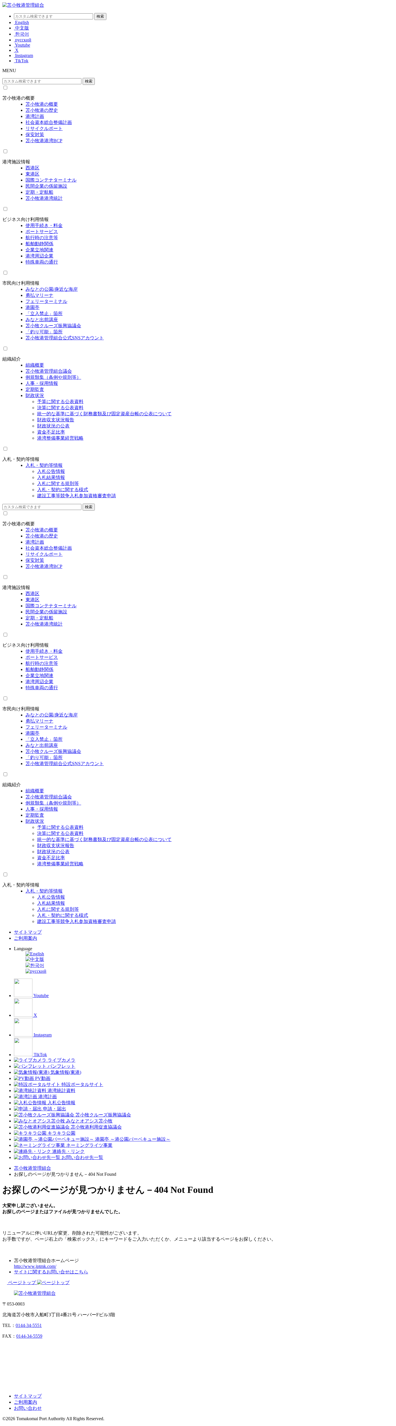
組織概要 (35, 365)
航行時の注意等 (42, 237)
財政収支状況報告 (55, 419)
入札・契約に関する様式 (62, 489)
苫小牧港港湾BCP (44, 140)
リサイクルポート (44, 128)
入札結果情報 (51, 477)
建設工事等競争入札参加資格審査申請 (76, 495)
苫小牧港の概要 (18, 98)
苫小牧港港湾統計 (44, 198)
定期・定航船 (39, 192)
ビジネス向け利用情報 (25, 219)
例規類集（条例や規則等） (53, 377)
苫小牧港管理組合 (32, 1168)
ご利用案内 (25, 938)
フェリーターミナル (46, 301)
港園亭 (32, 307)
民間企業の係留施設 (46, 186)
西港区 (32, 167)
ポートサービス (42, 231)
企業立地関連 (39, 249)
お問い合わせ (28, 1408)
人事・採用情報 (42, 383)
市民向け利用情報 (20, 283)
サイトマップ (28, 932)
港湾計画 (35, 116)
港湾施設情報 (16, 161)
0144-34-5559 (29, 1336)
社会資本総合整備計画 (49, 122)
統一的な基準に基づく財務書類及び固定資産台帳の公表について (104, 413)
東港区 (32, 173)
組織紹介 (11, 358)
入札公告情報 (51, 471)
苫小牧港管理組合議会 (49, 371)
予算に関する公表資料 (60, 401)
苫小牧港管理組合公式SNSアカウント (65, 337)
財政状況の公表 (53, 425)
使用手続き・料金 (44, 225)
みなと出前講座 (42, 319)
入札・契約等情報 (20, 459)
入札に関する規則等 (58, 483)
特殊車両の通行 (42, 261)
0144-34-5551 (29, 1325)
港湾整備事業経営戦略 (60, 438)
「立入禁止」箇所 (44, 313)
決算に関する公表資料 (60, 407)
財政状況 (35, 395)
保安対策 (35, 134)
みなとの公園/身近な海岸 (52, 289)
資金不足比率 (51, 431)
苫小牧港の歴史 (42, 110)
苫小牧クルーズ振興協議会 (53, 325)
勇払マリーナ (39, 295)
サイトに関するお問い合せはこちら (51, 1271)
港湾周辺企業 (39, 255)
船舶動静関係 (39, 243)
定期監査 (35, 389)
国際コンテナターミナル (51, 180)
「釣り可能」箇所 (44, 331)
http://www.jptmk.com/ (35, 1266)
